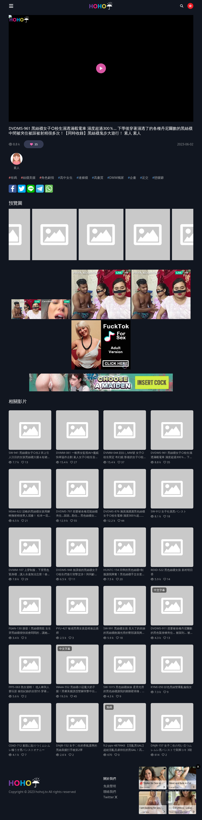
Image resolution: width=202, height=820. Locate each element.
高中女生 (66, 177)
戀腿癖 (159, 177)
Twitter (109, 797)
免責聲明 (109, 786)
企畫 (133, 177)
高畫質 (98, 177)
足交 (145, 177)
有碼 (14, 177)
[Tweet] (22, 188)
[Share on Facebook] (13, 188)
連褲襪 (83, 177)
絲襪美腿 (29, 177)
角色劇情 (47, 177)
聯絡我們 (109, 791)
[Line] (31, 188)
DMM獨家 (116, 177)
